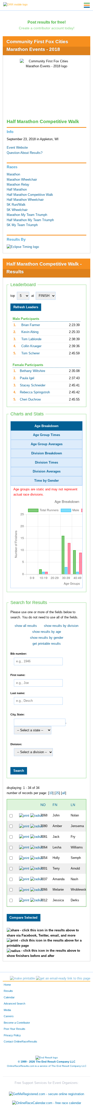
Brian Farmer (30, 325)
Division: (16, 743)
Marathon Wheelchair (22, 179)
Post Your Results (14, 1028)
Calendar (9, 997)
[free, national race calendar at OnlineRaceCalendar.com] (46, 1103)
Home (7, 984)
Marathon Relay (18, 184)
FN (55, 805)
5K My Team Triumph (22, 225)
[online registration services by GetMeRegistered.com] (46, 1093)
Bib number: (18, 653)
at (32, 296)
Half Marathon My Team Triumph (30, 220)
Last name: (17, 692)
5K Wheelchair (17, 210)
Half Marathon (17, 189)
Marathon (13, 174)
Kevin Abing (29, 332)
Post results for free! (47, 22)
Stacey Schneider (32, 385)
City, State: (17, 714)
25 (57, 793)
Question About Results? (24, 153)
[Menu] (87, 5)
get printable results (46, 643)
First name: (17, 674)
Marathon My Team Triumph (27, 215)
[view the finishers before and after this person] (36, 815)
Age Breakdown (46, 426)
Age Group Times (46, 435)
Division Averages (47, 471)
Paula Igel (27, 378)
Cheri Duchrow (30, 399)
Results (8, 990)
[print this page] (22, 978)
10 (51, 793)
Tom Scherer (30, 353)
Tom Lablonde (31, 339)
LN (73, 805)
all (63, 793)
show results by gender (46, 637)
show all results (26, 626)
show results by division (61, 626)
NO (43, 805)
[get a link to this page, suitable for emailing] (63, 978)
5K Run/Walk (16, 204)
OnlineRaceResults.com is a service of (46, 1066)
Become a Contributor (17, 1022)
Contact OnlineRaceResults (20, 1041)
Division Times (46, 462)
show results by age (46, 632)
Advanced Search (14, 1003)
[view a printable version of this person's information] (24, 815)
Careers (9, 1016)
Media (7, 1009)
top (12, 296)
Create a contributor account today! (46, 28)
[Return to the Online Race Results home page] (15, 4)
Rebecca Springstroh (35, 392)
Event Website (17, 147)
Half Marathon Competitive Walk (30, 195)
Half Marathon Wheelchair (25, 200)
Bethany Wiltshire (32, 371)
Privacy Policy (12, 1035)
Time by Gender (46, 480)
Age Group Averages (46, 444)
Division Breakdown (46, 453)
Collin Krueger (31, 346)
